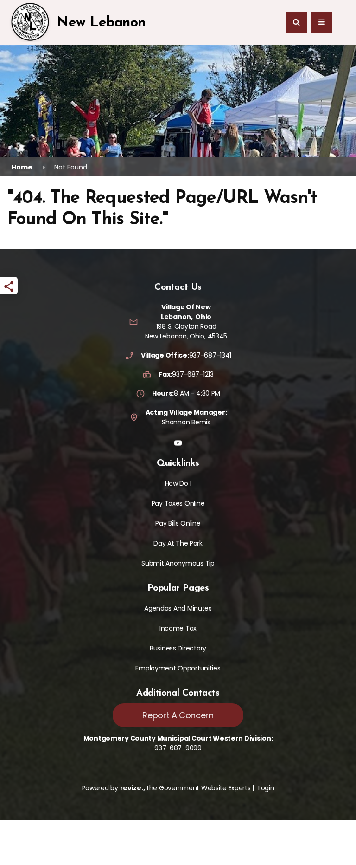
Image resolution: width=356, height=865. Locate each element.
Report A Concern (177, 715)
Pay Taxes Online (178, 503)
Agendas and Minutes (178, 608)
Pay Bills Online (178, 523)
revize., (132, 788)
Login (266, 788)
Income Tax (178, 628)
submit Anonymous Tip (177, 563)
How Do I (178, 483)
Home (22, 167)
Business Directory (178, 648)
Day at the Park (178, 543)
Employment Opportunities (177, 668)
